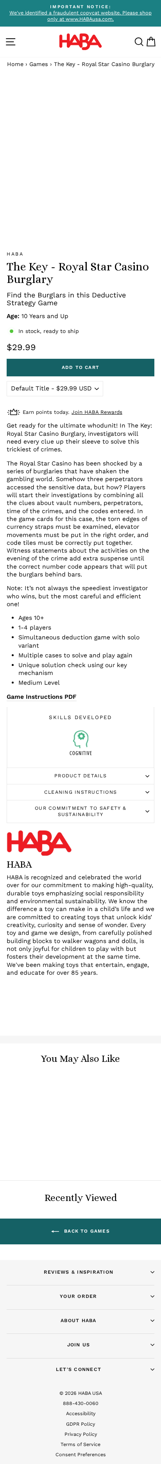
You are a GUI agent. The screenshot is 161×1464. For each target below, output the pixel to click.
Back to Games (86, 1231)
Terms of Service (80, 1444)
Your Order (78, 1296)
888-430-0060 (80, 1403)
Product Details (80, 776)
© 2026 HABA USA (80, 1393)
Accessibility (80, 1413)
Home (15, 64)
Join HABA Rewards (97, 412)
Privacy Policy (80, 1434)
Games (38, 64)
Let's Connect (78, 1369)
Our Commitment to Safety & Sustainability (80, 811)
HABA (15, 254)
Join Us (78, 1345)
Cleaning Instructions (80, 792)
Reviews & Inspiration (78, 1272)
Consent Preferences (80, 1454)
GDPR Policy (80, 1424)
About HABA (79, 1320)
